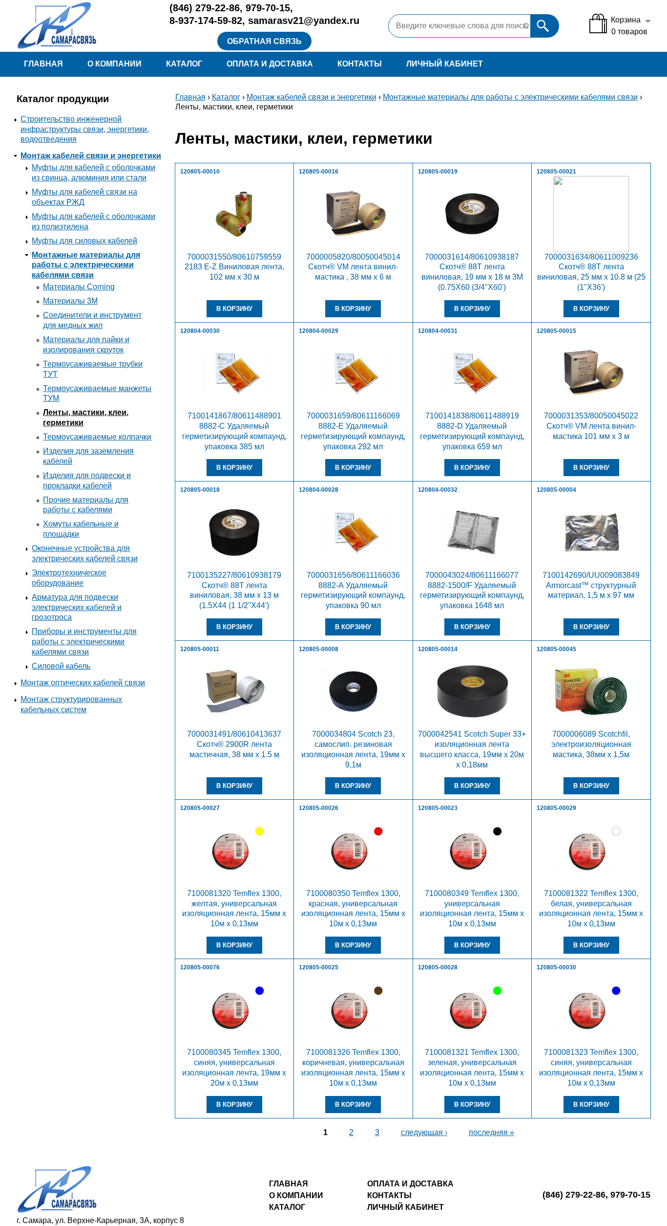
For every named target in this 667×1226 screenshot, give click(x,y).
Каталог (184, 64)
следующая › (424, 1132)
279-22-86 (204, 7)
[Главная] (86, 26)
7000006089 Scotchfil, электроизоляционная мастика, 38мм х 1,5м (591, 744)
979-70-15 (268, 7)
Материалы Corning (79, 287)
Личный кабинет (444, 64)
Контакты (359, 64)
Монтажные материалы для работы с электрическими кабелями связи (86, 265)
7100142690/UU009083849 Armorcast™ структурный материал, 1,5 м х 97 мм (591, 585)
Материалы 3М (70, 301)
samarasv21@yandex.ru (303, 20)
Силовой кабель (61, 666)
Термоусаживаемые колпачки (97, 437)
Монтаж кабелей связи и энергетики (91, 156)
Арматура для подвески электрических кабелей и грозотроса (77, 607)
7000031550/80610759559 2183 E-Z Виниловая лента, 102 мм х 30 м (234, 267)
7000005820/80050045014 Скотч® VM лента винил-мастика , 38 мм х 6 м (353, 267)
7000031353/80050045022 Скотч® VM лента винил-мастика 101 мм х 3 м (591, 426)
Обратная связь (264, 41)
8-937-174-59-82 (205, 20)
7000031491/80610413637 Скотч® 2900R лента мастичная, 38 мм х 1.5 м (234, 744)
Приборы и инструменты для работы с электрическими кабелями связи (84, 641)
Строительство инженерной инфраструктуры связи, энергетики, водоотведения (85, 129)
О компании (114, 64)
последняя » (491, 1132)
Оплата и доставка (270, 64)
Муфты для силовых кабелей (84, 241)
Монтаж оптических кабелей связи (83, 683)
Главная (43, 64)
